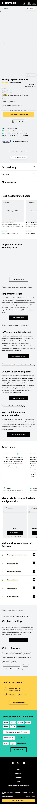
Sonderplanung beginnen (18, 434)
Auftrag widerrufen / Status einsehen (18, 786)
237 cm (4, 101)
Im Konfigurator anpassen (18, 114)
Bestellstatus (18, 653)
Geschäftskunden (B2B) (9, 657)
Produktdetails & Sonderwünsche (11, 665)
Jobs (18, 781)
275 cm (11, 101)
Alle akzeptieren (18, 800)
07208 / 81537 (17, 688)
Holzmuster (6, 661)
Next (34, 43)
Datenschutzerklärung (7, 796)
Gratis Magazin (12, 588)
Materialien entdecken (18, 356)
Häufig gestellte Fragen (23, 657)
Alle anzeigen (20, 669)
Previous (3, 43)
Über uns (25, 665)
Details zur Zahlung (21, 726)
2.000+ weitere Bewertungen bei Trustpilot (13, 490)
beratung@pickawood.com (21, 695)
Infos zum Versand (21, 743)
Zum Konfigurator (18, 279)
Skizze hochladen (12, 596)
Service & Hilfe (18, 749)
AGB (18, 769)
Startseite (7, 151)
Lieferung (11, 130)
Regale (14, 151)
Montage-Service (12, 563)
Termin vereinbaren (18, 640)
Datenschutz (18, 773)
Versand (5, 669)
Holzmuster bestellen (14, 571)
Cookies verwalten (30, 796)
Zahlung (9, 133)
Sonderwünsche (12, 580)
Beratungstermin (7, 653)
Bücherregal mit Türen (8, 222)
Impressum (18, 777)
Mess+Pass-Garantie (20, 737)
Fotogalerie (27, 653)
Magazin (14, 661)
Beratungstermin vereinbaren (17, 555)
